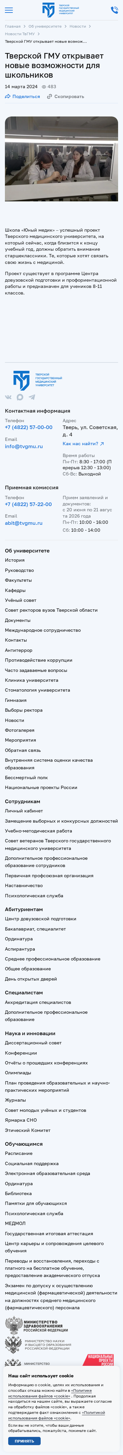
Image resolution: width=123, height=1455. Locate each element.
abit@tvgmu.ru (24, 523)
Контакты (16, 640)
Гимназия (16, 700)
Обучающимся (24, 1143)
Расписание (18, 1153)
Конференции (21, 1053)
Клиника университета (31, 680)
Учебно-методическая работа (38, 830)
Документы (18, 620)
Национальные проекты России (41, 787)
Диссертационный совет (33, 1042)
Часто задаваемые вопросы (36, 670)
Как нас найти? (80, 443)
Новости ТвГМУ (20, 33)
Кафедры (15, 590)
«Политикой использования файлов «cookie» (56, 1415)
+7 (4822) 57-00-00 (28, 427)
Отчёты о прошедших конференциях (46, 1062)
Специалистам (24, 992)
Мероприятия (20, 740)
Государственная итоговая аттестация (49, 1233)
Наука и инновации (30, 1033)
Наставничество (24, 885)
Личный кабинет (24, 810)
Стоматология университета (37, 690)
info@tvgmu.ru (24, 446)
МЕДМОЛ (15, 1223)
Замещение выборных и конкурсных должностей (61, 821)
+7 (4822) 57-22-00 (28, 504)
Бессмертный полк (26, 777)
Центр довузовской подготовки (40, 918)
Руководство (19, 570)
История (15, 560)
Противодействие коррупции (38, 660)
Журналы (15, 1100)
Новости (78, 26)
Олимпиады (18, 1072)
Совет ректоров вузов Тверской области (51, 610)
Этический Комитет (28, 1130)
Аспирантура (20, 949)
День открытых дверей (31, 979)
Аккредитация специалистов (38, 1002)
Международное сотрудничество (43, 630)
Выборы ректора (24, 710)
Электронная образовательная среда (47, 1173)
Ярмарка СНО (21, 1120)
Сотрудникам (22, 801)
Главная (13, 26)
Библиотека (18, 1193)
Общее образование (28, 968)
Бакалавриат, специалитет (35, 929)
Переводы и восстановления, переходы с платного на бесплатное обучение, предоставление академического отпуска (52, 1268)
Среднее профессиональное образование (52, 958)
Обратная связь (23, 750)
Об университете (45, 26)
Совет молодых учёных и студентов (45, 1110)
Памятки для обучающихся (36, 1203)
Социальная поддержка (32, 1163)
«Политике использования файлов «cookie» (50, 1393)
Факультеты (18, 580)
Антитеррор (18, 650)
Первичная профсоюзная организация (49, 875)
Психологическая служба (34, 895)
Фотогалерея (19, 730)
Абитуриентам (24, 909)
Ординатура (19, 938)
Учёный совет (20, 600)
